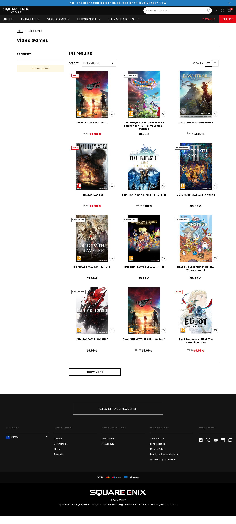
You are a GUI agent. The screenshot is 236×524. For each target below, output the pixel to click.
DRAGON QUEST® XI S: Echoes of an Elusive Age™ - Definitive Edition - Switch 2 (144, 125)
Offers (228, 19)
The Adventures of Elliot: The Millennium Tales (196, 341)
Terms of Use (157, 438)
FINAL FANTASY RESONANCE (92, 339)
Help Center (108, 438)
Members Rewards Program (165, 454)
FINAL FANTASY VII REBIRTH (92, 122)
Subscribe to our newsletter (118, 409)
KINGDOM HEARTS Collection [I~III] (144, 267)
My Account (108, 443)
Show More (94, 372)
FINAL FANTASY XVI (92, 194)
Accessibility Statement (162, 459)
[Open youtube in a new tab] (215, 440)
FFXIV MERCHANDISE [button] (121, 19)
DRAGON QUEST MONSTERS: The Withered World (195, 269)
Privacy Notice (157, 443)
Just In (8, 19)
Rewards (208, 19)
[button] (208, 63)
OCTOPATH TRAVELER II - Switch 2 (196, 194)
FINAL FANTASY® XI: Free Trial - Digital (144, 194)
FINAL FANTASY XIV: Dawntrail (196, 122)
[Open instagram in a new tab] (223, 440)
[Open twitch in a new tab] (230, 440)
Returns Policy (157, 449)
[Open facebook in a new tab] (201, 440)
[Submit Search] (209, 10)
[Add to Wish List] (112, 114)
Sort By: (74, 63)
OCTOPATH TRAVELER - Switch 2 (92, 267)
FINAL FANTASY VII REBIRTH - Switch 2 (144, 339)
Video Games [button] (56, 19)
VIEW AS (198, 63)
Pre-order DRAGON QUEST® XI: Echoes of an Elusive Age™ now (118, 3)
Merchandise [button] (87, 19)
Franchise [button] (28, 19)
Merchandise (61, 443)
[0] (229, 10)
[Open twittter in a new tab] (208, 440)
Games (58, 438)
